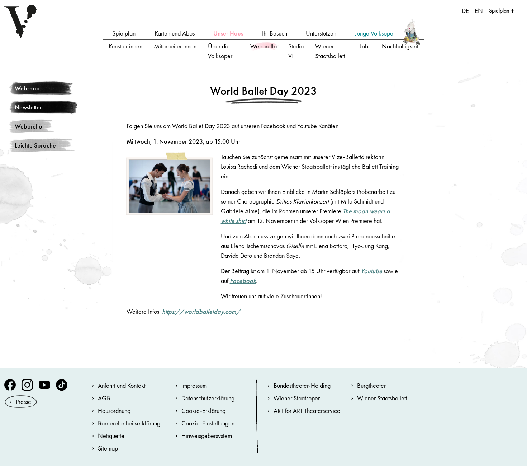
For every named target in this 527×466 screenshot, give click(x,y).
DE (465, 10)
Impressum (194, 385)
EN (479, 10)
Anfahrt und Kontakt (122, 385)
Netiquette (111, 436)
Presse (23, 401)
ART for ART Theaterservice (307, 410)
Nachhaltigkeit (400, 46)
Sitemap (108, 448)
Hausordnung (114, 410)
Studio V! (296, 51)
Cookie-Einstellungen (207, 423)
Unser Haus (228, 33)
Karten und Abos (175, 33)
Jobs (365, 46)
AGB (104, 398)
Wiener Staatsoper (297, 398)
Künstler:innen (125, 46)
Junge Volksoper (375, 33)
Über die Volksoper (220, 51)
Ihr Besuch (274, 33)
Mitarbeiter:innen (175, 46)
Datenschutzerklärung (207, 398)
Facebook (243, 280)
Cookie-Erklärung (203, 410)
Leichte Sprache (35, 145)
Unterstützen (321, 33)
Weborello (263, 46)
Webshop (27, 88)
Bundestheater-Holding (302, 385)
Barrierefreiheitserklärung (129, 423)
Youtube (371, 271)
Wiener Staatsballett (330, 51)
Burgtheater (371, 385)
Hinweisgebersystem (206, 436)
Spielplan (124, 33)
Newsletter (28, 107)
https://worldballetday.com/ (201, 311)
